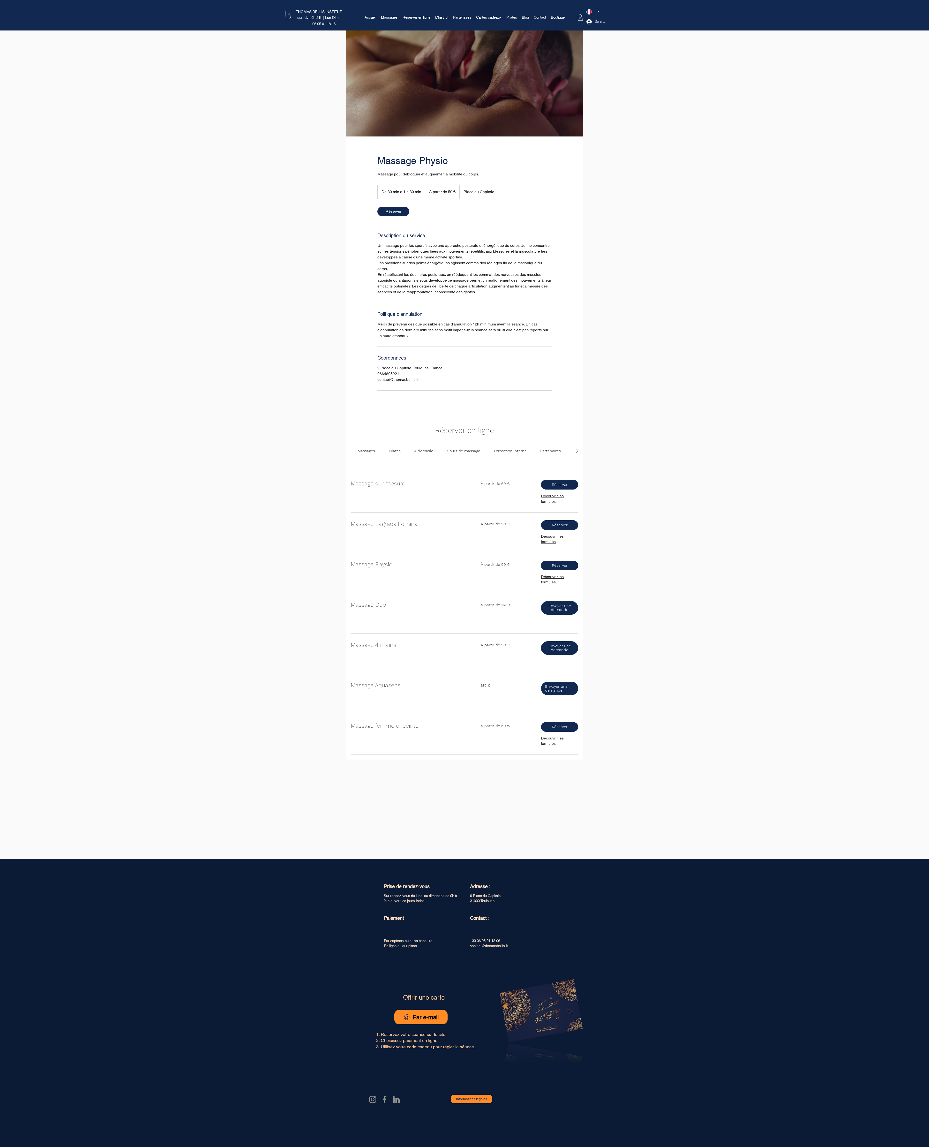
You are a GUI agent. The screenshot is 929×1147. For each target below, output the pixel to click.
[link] (393, 211)
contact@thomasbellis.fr (489, 946)
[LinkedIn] (396, 1099)
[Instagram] (372, 1099)
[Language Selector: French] (593, 12)
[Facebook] (384, 1099)
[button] (580, 17)
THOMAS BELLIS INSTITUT (319, 12)
